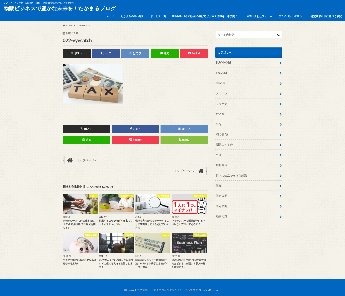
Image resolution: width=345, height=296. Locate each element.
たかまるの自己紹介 (132, 16)
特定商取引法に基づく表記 (326, 16)
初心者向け (223, 134)
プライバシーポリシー (291, 16)
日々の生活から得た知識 (231, 175)
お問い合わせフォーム (259, 16)
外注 (219, 154)
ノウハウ (221, 93)
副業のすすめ (224, 144)
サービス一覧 (158, 16)
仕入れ (220, 113)
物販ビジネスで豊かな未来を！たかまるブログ (60, 8)
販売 (219, 185)
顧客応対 (221, 216)
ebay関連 (222, 73)
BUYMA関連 (224, 62)
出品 (219, 124)
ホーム (111, 16)
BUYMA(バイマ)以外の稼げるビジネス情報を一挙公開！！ (206, 16)
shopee (221, 83)
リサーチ (221, 103)
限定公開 (221, 195)
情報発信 (221, 165)
